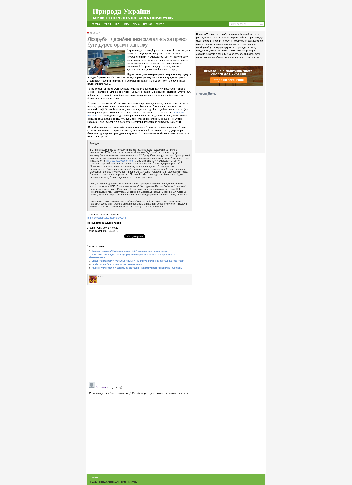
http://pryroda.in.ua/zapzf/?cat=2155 (106, 217)
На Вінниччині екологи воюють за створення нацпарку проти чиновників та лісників (137, 267)
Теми (126, 24)
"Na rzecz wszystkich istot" (119, 160)
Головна (95, 24)
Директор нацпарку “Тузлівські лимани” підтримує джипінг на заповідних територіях (138, 261)
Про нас (147, 24)
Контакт (160, 24)
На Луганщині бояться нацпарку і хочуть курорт (117, 264)
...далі (258, 57)
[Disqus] (139, 333)
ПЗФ (117, 24)
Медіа (136, 24)
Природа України (133, 12)
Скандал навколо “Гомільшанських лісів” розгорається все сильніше (130, 251)
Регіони (107, 24)
